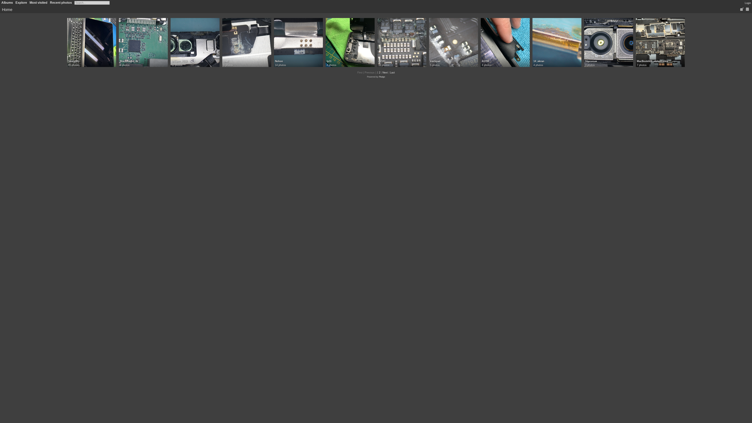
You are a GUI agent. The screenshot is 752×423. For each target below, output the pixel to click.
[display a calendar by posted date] (741, 9)
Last (392, 72)
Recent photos (61, 2)
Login (748, 3)
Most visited (38, 2)
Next (385, 72)
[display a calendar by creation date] (747, 9)
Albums (7, 2)
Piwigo (382, 77)
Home (7, 9)
